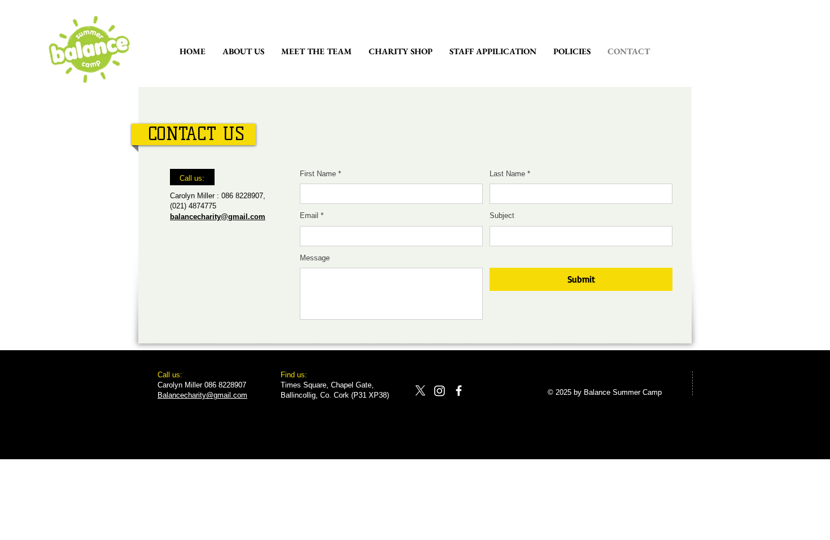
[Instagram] (440, 391)
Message (315, 258)
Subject (502, 215)
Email (312, 215)
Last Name (510, 173)
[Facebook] (459, 391)
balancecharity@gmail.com (217, 216)
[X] (420, 391)
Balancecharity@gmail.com (202, 395)
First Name (320, 173)
